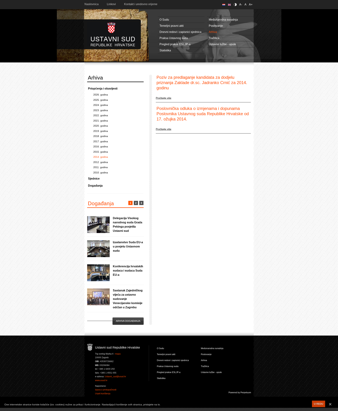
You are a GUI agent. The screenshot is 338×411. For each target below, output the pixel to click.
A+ (250, 4)
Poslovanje (216, 25)
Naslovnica (91, 4)
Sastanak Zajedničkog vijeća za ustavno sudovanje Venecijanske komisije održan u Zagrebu (128, 299)
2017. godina (100, 141)
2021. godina (100, 120)
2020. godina (100, 125)
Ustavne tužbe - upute (222, 44)
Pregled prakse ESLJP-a (174, 44)
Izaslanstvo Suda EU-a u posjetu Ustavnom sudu (128, 246)
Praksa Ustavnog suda (173, 38)
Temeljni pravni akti (171, 25)
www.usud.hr (101, 380)
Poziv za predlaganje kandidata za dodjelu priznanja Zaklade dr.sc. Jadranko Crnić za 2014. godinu (202, 82)
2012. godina (100, 162)
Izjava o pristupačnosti (105, 389)
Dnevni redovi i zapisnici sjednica (180, 31)
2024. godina (100, 105)
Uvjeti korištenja (102, 393)
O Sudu (164, 19)
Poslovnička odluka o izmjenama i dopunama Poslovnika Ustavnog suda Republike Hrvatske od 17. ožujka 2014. (203, 113)
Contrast (236, 4)
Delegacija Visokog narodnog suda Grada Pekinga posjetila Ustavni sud (127, 224)
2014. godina (100, 156)
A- (240, 4)
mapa (118, 354)
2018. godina (100, 136)
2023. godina (100, 110)
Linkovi (111, 4)
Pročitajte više (163, 98)
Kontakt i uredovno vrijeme (140, 4)
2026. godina (100, 94)
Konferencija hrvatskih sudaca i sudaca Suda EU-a (128, 270)
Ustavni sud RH (113, 34)
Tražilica (214, 38)
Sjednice (94, 178)
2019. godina (100, 131)
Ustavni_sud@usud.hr (115, 376)
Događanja (95, 185)
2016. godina (100, 146)
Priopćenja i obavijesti (102, 88)
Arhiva (213, 31)
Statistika (165, 50)
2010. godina (100, 172)
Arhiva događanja (128, 321)
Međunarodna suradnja (223, 19)
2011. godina (100, 167)
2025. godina (100, 99)
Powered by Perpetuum (240, 392)
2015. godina (100, 151)
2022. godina (100, 115)
